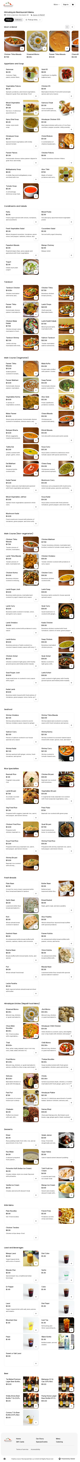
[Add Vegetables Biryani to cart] (71, 801)
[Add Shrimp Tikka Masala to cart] (71, 725)
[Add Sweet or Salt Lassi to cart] (36, 1363)
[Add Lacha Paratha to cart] (36, 993)
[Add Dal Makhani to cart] (36, 474)
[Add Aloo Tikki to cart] (71, 179)
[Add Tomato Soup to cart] (36, 196)
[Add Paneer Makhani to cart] (36, 390)
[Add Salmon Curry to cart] (36, 742)
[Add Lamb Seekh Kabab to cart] (71, 331)
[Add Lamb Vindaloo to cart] (36, 633)
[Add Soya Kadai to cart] (71, 507)
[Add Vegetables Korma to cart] (36, 407)
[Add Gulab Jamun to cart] (71, 1145)
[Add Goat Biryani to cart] (71, 834)
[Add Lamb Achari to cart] (71, 683)
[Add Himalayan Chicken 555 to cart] (71, 129)
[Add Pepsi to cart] (36, 1347)
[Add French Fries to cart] (71, 1221)
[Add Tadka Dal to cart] (36, 457)
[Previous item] (67, 27)
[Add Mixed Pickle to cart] (71, 222)
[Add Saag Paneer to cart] (71, 390)
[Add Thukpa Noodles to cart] (71, 1069)
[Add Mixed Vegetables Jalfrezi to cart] (36, 507)
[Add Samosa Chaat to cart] (71, 113)
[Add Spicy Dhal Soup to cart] (36, 129)
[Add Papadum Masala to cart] (36, 255)
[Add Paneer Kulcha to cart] (71, 943)
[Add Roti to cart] (36, 927)
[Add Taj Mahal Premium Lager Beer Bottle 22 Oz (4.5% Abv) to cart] (36, 1389)
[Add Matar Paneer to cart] (36, 424)
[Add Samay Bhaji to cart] (71, 1119)
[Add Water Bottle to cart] (71, 1347)
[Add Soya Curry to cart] (71, 457)
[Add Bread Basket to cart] (71, 910)
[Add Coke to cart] (71, 1297)
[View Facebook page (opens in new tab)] (4, 1459)
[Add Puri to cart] (36, 977)
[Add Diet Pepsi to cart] (71, 1313)
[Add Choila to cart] (71, 1086)
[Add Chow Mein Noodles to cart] (36, 1036)
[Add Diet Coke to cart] (71, 1263)
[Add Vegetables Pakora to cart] (36, 96)
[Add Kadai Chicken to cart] (71, 633)
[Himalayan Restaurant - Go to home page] (8, 4)
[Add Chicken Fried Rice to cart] (36, 834)
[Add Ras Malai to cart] (36, 1162)
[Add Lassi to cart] (36, 1313)
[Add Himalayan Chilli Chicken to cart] (71, 1036)
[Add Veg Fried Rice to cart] (36, 818)
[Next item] (72, 27)
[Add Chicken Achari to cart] (36, 666)
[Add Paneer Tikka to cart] (36, 314)
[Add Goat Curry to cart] (71, 616)
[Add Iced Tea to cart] (71, 1330)
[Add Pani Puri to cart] (36, 1103)
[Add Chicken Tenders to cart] (36, 1238)
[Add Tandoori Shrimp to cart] (36, 348)
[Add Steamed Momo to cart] (45, 49)
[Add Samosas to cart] (36, 79)
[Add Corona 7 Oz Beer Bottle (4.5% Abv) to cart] (36, 1423)
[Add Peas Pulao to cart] (71, 818)
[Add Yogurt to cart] (36, 272)
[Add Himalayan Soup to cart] (36, 146)
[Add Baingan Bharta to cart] (36, 440)
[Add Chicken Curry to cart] (71, 583)
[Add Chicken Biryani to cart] (71, 784)
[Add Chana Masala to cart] (71, 424)
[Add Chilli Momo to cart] (71, 1053)
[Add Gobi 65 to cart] (71, 79)
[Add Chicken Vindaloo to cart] (71, 566)
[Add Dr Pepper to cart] (36, 1297)
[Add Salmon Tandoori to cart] (71, 348)
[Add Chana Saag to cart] (71, 474)
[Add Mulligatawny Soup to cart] (36, 179)
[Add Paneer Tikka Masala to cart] (67, 49)
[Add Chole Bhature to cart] (71, 146)
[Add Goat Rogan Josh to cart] (36, 683)
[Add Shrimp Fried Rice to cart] (71, 851)
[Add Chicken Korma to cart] (36, 583)
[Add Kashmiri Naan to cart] (36, 943)
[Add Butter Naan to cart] (71, 893)
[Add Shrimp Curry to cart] (71, 758)
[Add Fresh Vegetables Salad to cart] (36, 239)
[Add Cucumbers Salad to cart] (71, 239)
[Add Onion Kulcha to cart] (71, 960)
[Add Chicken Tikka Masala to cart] (22, 49)
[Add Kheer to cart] (36, 1145)
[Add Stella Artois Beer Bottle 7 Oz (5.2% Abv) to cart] (36, 1406)
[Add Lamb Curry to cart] (36, 616)
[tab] (9, 20)
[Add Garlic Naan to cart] (36, 910)
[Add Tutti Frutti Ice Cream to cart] (71, 1178)
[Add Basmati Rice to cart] (36, 784)
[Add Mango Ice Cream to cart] (71, 1195)
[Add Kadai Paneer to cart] (36, 490)
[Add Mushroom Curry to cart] (71, 490)
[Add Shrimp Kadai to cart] (36, 758)
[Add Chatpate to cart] (36, 1119)
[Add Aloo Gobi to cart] (71, 407)
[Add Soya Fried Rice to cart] (36, 851)
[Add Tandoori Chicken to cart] (36, 298)
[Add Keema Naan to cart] (36, 960)
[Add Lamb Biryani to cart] (36, 801)
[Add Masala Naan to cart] (71, 977)
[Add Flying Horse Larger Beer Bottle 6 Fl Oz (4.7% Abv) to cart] (71, 1406)
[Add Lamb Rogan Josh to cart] (36, 599)
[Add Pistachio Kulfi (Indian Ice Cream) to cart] (36, 1178)
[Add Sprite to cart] (71, 1280)
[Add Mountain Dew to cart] (36, 1330)
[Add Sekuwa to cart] (36, 1086)
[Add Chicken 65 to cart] (71, 96)
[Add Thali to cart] (36, 1053)
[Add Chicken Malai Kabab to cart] (36, 331)
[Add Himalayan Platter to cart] (71, 1103)
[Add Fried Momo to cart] (36, 1069)
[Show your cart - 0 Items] (73, 4)
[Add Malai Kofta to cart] (71, 374)
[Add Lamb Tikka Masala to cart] (36, 566)
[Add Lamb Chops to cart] (71, 314)
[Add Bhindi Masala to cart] (71, 440)
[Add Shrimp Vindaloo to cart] (36, 725)
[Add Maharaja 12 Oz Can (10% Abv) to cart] (71, 1389)
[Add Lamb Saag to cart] (71, 599)
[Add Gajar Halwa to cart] (71, 1162)
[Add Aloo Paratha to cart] (71, 927)
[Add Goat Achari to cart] (71, 666)
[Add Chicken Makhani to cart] (71, 549)
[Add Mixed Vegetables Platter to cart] (36, 113)
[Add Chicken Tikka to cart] (71, 298)
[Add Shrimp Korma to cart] (71, 742)
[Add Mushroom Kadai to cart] (36, 523)
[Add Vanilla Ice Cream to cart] (36, 1195)
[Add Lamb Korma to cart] (36, 649)
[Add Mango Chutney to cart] (71, 255)
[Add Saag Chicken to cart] (71, 649)
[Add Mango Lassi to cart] (36, 1263)
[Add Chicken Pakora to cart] (71, 163)
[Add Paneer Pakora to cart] (36, 163)
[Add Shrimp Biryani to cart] (36, 868)
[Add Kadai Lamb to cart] (36, 699)
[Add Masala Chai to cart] (36, 1280)
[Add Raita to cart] (36, 222)
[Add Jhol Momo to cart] (71, 1019)
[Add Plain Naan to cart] (36, 893)
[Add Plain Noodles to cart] (36, 1221)
